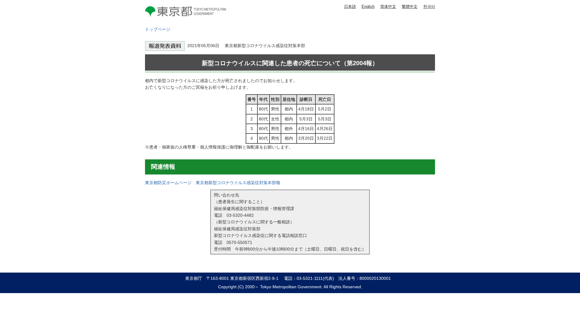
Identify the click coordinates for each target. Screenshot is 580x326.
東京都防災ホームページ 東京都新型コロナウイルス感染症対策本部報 (212, 182)
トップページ (157, 29)
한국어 (429, 6)
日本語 (350, 6)
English (368, 6)
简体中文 (388, 6)
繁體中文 (409, 6)
